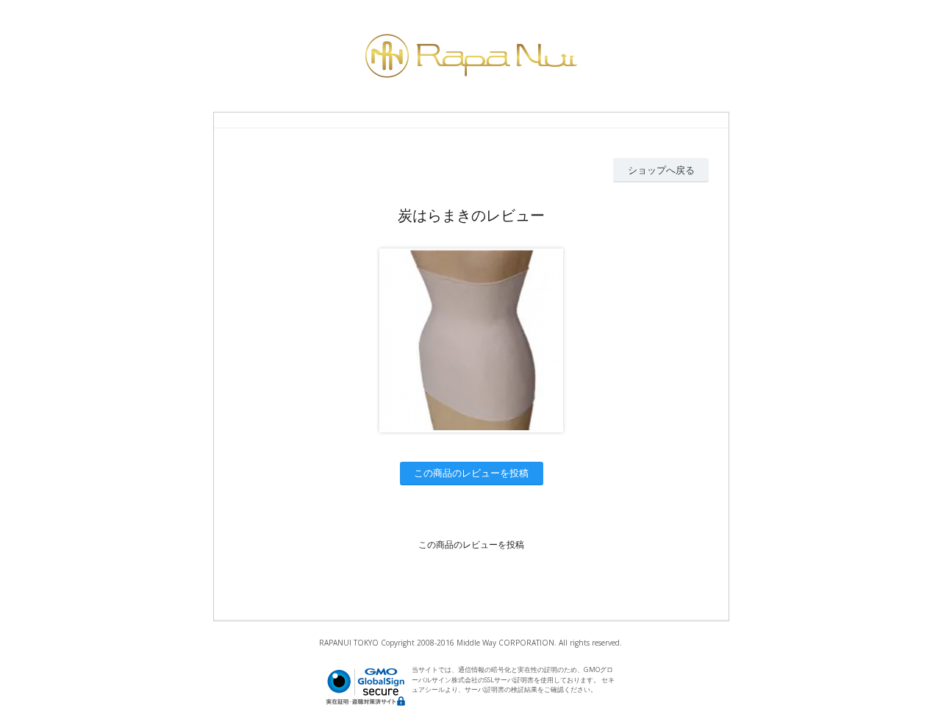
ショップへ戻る (661, 169)
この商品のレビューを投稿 (471, 472)
